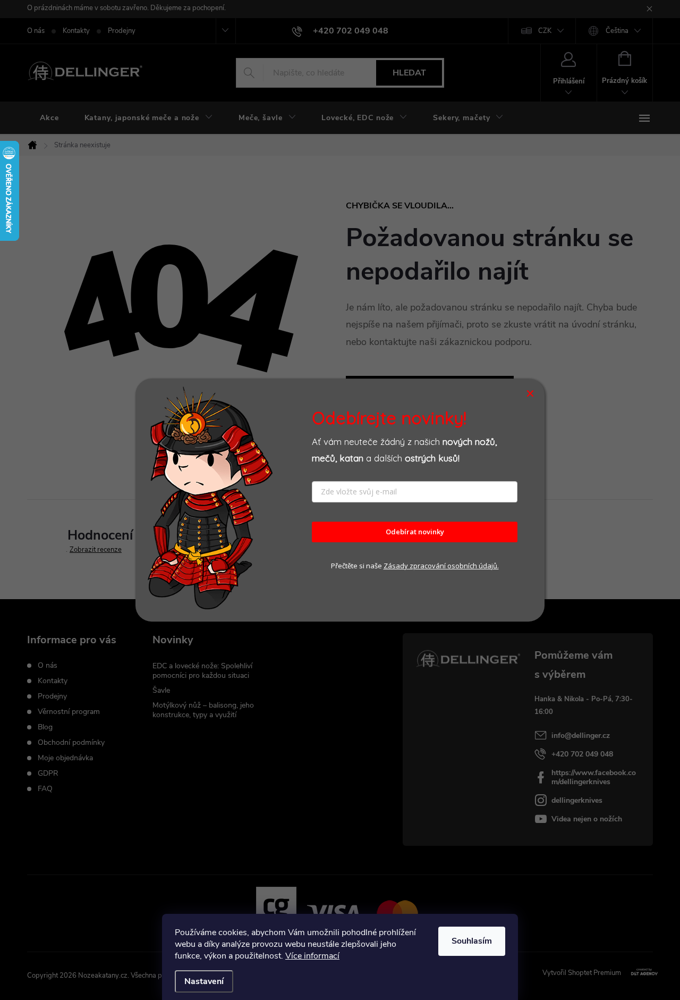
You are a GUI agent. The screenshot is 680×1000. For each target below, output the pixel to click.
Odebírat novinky (415, 532)
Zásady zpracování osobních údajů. (441, 565)
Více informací (312, 956)
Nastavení (204, 981)
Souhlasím (472, 941)
